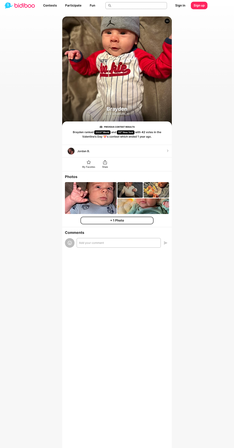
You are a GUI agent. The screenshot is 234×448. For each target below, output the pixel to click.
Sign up (199, 5)
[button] (167, 21)
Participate (73, 5)
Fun (92, 5)
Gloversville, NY (121, 113)
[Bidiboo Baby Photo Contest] (19, 5)
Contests (50, 5)
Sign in (180, 5)
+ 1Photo (117, 220)
